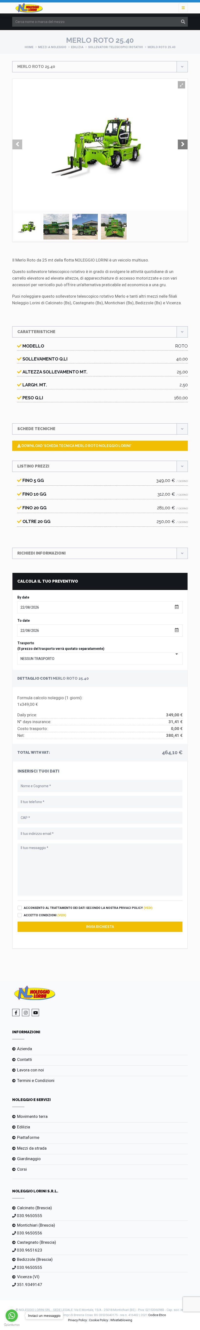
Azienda (24, 1048)
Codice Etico (157, 1315)
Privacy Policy (77, 1320)
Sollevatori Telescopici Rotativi (115, 47)
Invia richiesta (100, 927)
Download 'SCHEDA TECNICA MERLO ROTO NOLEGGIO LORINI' (76, 446)
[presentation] (17, 144)
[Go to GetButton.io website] (12, 1325)
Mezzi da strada (32, 1148)
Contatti (24, 1059)
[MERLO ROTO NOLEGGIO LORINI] (181, 84)
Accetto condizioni (45, 915)
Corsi (22, 1169)
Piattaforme (28, 1137)
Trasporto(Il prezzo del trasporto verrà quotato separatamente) (60, 645)
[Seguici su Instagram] (25, 1012)
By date (23, 597)
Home (29, 47)
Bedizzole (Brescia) (35, 1259)
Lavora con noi (30, 1070)
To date (23, 620)
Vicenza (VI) (28, 1276)
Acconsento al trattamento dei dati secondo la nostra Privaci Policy (88, 908)
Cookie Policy (98, 1320)
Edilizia (77, 47)
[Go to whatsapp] (12, 1315)
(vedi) (148, 908)
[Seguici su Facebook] (16, 1012)
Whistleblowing (121, 1320)
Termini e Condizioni (35, 1080)
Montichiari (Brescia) (36, 1225)
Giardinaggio (29, 1158)
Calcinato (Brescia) (34, 1207)
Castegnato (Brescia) (36, 1242)
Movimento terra (32, 1116)
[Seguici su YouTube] (35, 1012)
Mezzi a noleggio (52, 47)
